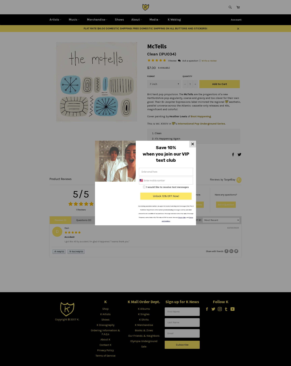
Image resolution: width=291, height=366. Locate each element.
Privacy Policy (182, 217)
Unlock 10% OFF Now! (166, 196)
